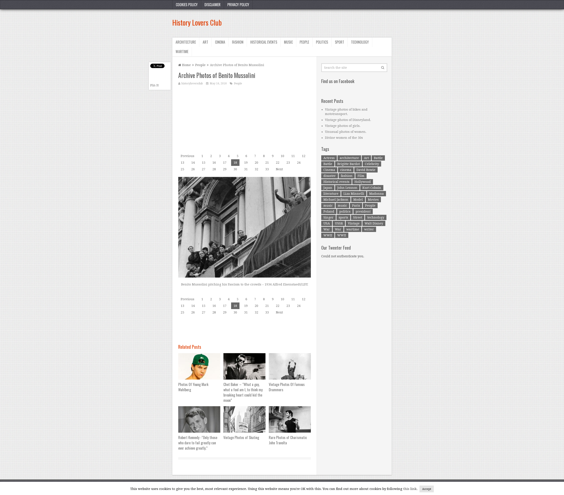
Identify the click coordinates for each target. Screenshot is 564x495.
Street (357, 217)
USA (326, 223)
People (304, 42)
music (328, 205)
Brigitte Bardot (348, 164)
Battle (378, 158)
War (326, 229)
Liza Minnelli (353, 193)
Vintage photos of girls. (342, 126)
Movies (373, 199)
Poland (328, 211)
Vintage (354, 223)
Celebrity (372, 164)
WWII (327, 235)
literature (330, 193)
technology (375, 217)
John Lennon (347, 187)
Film (361, 176)
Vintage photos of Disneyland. (348, 120)
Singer (328, 217)
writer (369, 229)
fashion (346, 176)
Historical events (263, 42)
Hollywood (362, 182)
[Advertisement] (311, 22)
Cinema (220, 42)
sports (343, 217)
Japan (327, 187)
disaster (329, 176)
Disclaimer (212, 4)
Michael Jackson (335, 199)
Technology (360, 42)
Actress (329, 158)
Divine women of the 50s (344, 137)
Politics (322, 42)
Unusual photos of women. (345, 131)
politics (345, 211)
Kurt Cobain (371, 187)
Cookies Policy (187, 4)
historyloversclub (192, 83)
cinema (345, 170)
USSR (339, 223)
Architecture (186, 42)
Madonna (376, 193)
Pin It (154, 85)
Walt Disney (374, 223)
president (363, 211)
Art (205, 42)
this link (410, 489)
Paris (356, 205)
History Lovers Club (197, 22)
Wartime (182, 51)
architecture (349, 158)
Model (358, 199)
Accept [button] (426, 489)
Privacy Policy (238, 4)
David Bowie (365, 170)
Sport (339, 42)
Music (288, 42)
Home (186, 65)
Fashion (237, 42)
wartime (352, 229)
